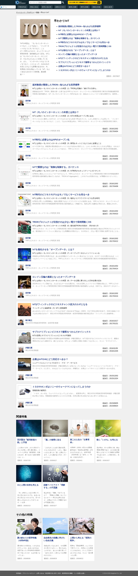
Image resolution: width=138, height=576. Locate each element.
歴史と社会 (34, 7)
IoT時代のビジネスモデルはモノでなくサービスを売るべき (84, 42)
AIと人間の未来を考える (28, 485)
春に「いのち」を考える (107, 440)
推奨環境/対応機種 (67, 573)
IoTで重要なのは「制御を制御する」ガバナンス (79, 38)
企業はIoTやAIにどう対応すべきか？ (74, 66)
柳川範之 (28, 320)
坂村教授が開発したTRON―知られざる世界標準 (79, 26)
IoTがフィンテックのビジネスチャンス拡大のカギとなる (83, 58)
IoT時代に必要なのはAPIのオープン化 (75, 34)
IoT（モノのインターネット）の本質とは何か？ (79, 30)
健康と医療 (73, 7)
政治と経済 (108, 7)
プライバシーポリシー (28, 573)
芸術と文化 (96, 7)
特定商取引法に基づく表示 (53, 573)
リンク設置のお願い (79, 573)
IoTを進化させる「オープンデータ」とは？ (77, 50)
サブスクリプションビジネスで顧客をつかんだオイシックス (84, 62)
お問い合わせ (40, 573)
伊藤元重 (28, 348)
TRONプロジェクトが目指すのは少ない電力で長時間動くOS (84, 46)
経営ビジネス (60, 7)
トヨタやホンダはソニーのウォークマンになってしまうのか (84, 70)
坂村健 (28, 101)
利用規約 (18, 573)
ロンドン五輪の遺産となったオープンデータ (77, 54)
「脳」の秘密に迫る (52, 440)
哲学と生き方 (46, 7)
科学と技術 (84, 7)
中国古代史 (22, 7)
